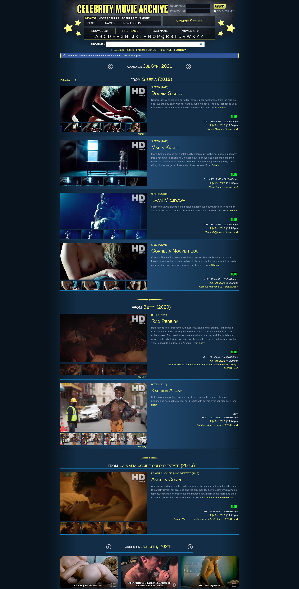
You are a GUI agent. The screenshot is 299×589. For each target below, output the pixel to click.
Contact (153, 50)
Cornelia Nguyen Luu (174, 251)
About (141, 50)
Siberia (222, 107)
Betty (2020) (157, 307)
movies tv (132, 23)
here (130, 55)
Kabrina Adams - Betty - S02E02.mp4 (217, 425)
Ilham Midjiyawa (168, 200)
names (110, 23)
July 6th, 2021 (218, 125)
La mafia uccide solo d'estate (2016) (157, 465)
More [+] (142, 134)
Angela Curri (166, 479)
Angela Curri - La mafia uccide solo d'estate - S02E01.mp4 (206, 519)
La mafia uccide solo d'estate (218, 497)
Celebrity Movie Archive (122, 9)
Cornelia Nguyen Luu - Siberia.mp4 (218, 286)
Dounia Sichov (167, 93)
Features (118, 50)
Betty (201, 342)
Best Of (130, 50)
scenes (91, 23)
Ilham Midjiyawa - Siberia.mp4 (221, 232)
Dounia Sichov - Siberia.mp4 (222, 129)
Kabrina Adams (167, 390)
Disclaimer (166, 50)
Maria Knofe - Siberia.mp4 (223, 187)
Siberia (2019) (157, 79)
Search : (98, 43)
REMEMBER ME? (225, 11)
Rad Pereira (164, 321)
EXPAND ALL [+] (68, 80)
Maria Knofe (165, 147)
